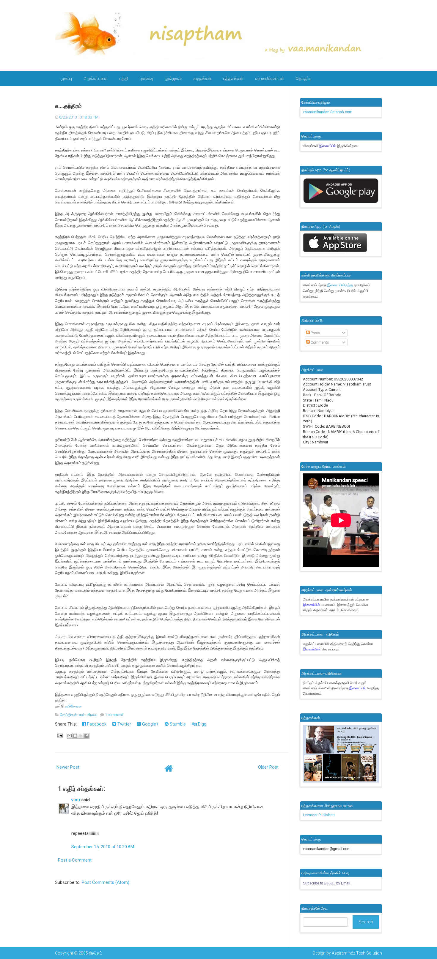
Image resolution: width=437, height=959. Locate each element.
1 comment (114, 714)
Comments (319, 342)
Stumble (177, 724)
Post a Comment (75, 860)
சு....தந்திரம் (68, 106)
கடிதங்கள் (202, 78)
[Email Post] (59, 735)
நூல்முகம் (173, 78)
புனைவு (146, 78)
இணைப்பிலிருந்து (340, 285)
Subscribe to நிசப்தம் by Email (326, 883)
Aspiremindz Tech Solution (357, 953)
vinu (75, 799)
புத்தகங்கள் (233, 78)
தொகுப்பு (303, 78)
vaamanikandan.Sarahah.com (327, 112)
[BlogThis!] (75, 736)
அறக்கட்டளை (96, 78)
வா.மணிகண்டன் (269, 78)
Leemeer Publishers (319, 815)
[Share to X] (81, 736)
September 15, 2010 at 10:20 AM (102, 846)
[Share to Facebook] (86, 736)
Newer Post (67, 767)
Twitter (123, 724)
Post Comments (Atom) (105, 882)
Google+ (150, 724)
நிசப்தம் (95, 953)
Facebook (96, 724)
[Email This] (70, 736)
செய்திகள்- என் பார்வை (79, 714)
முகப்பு (66, 78)
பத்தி (124, 78)
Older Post (268, 767)
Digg (201, 724)
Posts (315, 333)
